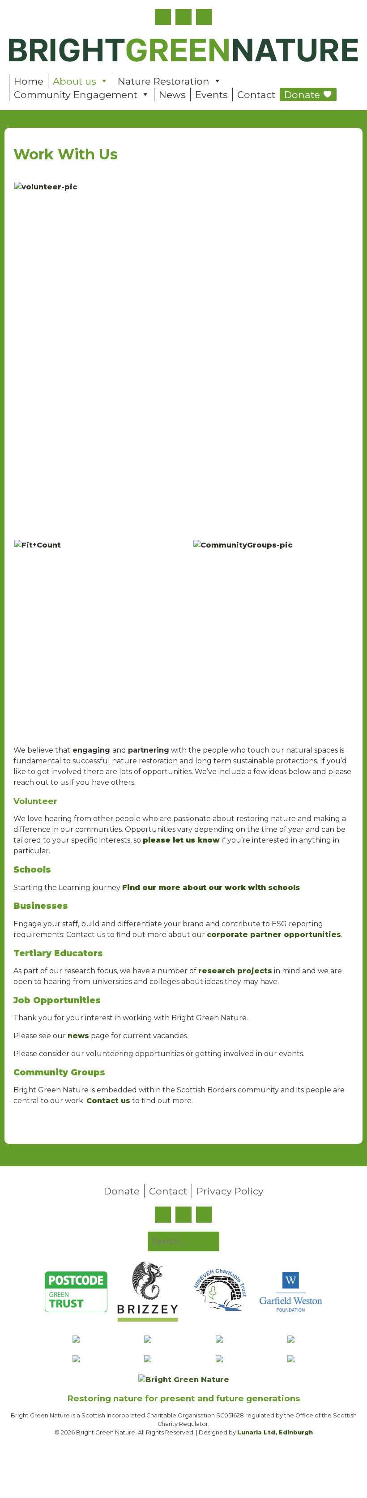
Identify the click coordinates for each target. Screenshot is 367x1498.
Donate (302, 94)
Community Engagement (75, 94)
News (172, 94)
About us (74, 81)
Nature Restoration (163, 81)
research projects (235, 971)
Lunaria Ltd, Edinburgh (275, 1432)
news (78, 1035)
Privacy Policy (230, 1191)
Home (28, 81)
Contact (256, 94)
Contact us (108, 1100)
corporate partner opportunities (274, 934)
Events (211, 94)
